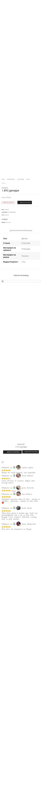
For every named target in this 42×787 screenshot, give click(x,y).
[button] (12, 452)
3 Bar (24, 262)
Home (3, 179)
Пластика (26, 243)
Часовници (20, 179)
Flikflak (6, 215)
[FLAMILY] (9, 219)
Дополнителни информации (21, 231)
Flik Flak (3, 183)
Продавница (11, 179)
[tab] (21, 230)
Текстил (25, 256)
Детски (25, 238)
